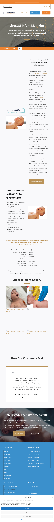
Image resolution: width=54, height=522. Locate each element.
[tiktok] (11, 6)
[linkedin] (9, 6)
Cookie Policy (23, 519)
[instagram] (6, 6)
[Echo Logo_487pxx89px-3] (9, 12)
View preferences (27, 516)
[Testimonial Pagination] (22, 410)
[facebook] (4, 6)
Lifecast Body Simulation (40, 73)
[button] (52, 497)
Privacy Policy (29, 519)
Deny (27, 512)
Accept (27, 508)
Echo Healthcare (43, 97)
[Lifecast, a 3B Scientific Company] (16, 108)
